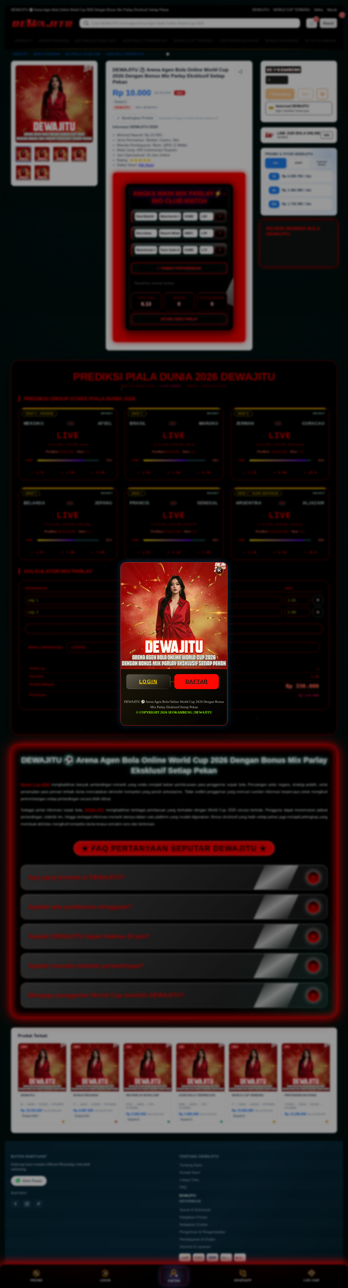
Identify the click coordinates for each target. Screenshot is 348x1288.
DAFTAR (196, 681)
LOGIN (148, 681)
